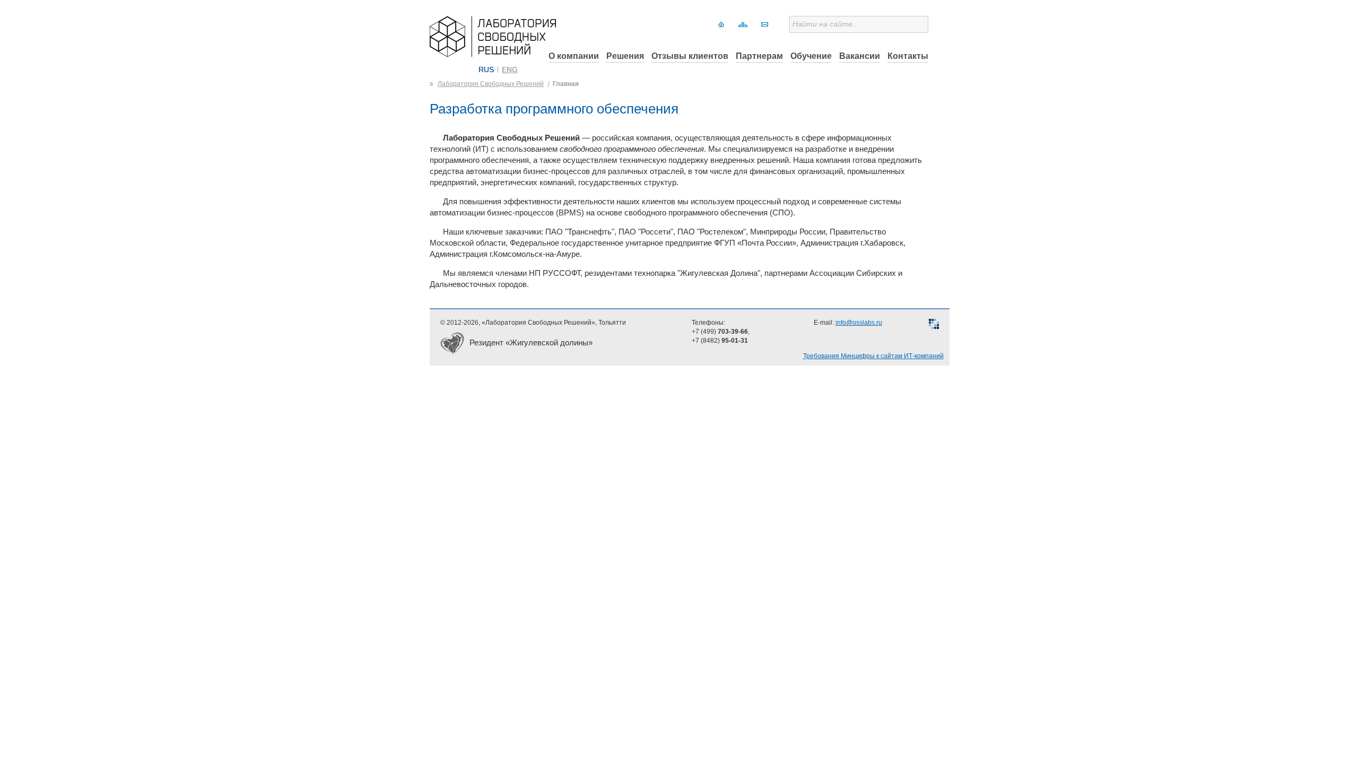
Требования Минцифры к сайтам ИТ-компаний (873, 356)
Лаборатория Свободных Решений (491, 84)
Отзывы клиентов (689, 55)
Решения (625, 55)
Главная (566, 84)
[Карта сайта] (742, 24)
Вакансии (859, 55)
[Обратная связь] (764, 24)
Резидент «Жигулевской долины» (531, 342)
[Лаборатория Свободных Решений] (493, 53)
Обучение (811, 55)
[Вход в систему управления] (934, 325)
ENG (510, 69)
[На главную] (721, 24)
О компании (574, 55)
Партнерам (759, 55)
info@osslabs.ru (858, 322)
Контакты (907, 55)
